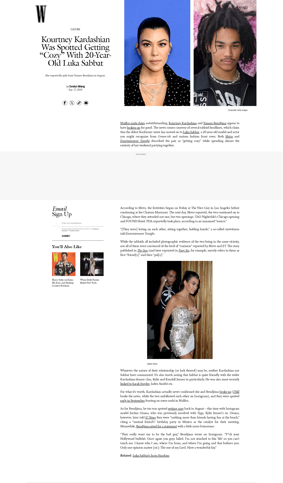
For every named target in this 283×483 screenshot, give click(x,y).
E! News (150, 418)
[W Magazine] (41, 14)
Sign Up (61, 211)
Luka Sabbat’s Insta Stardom (151, 456)
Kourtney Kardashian (183, 123)
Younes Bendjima (214, 123)
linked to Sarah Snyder (134, 384)
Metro (229, 137)
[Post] (72, 103)
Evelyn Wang (77, 86)
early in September (132, 401)
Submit (66, 235)
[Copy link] (79, 103)
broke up (225, 392)
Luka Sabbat (191, 132)
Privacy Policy (74, 230)
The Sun (142, 251)
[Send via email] (86, 103)
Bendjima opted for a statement (156, 426)
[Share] (64, 103)
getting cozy (176, 409)
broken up (133, 128)
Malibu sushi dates (132, 123)
